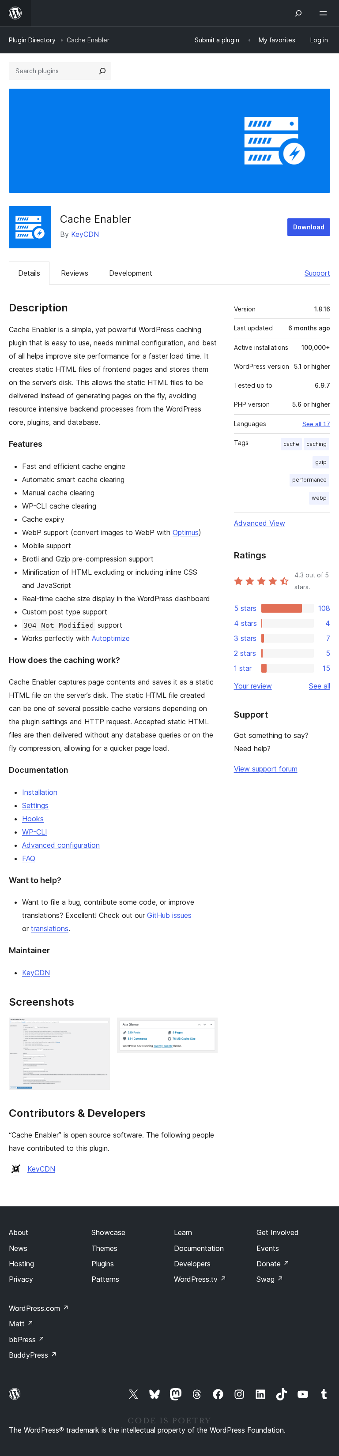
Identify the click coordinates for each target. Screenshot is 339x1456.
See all (319, 685)
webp (319, 497)
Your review (253, 685)
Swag (269, 1279)
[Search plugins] (102, 71)
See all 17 (316, 423)
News (18, 1248)
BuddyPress (33, 1355)
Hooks (33, 818)
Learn (183, 1232)
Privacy (21, 1279)
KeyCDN (85, 234)
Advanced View (259, 523)
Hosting (21, 1263)
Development (130, 273)
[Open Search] (298, 13)
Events (267, 1248)
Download (308, 227)
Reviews (74, 273)
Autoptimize (111, 638)
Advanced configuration (61, 845)
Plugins (102, 1263)
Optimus (186, 532)
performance (309, 479)
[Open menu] (325, 13)
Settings (35, 805)
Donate (273, 1263)
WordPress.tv (200, 1279)
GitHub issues (169, 915)
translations (49, 928)
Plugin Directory (32, 40)
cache (291, 444)
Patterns (105, 1279)
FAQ (28, 858)
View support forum (266, 768)
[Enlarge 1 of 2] (98, 1029)
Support (317, 273)
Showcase (108, 1232)
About (18, 1232)
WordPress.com (39, 1308)
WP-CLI (34, 831)
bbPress (27, 1339)
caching (316, 444)
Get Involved (277, 1232)
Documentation (199, 1248)
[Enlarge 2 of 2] (205, 1029)
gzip (321, 462)
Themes (104, 1248)
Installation (39, 792)
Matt (21, 1323)
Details (29, 273)
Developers (192, 1263)
